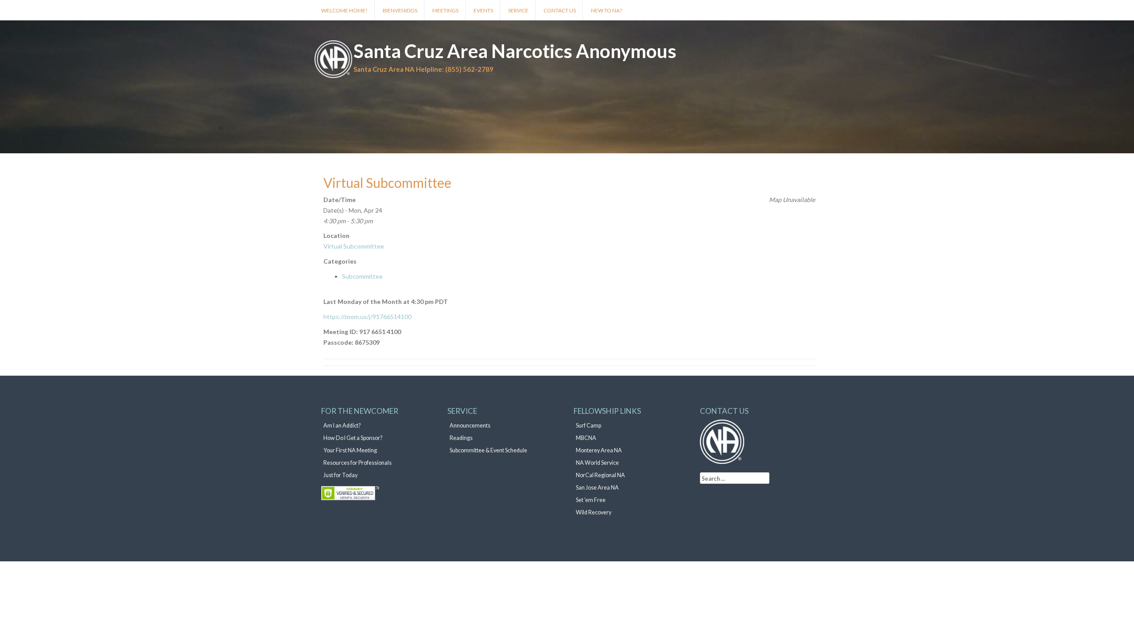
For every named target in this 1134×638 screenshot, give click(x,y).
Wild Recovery (593, 512)
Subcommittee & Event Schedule (488, 450)
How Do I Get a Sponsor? (352, 438)
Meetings (445, 10)
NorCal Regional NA (600, 475)
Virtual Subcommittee (353, 246)
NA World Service (597, 462)
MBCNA (586, 438)
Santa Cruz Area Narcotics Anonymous (514, 51)
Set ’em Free (591, 500)
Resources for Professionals (357, 462)
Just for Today (340, 475)
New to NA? (606, 10)
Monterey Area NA (599, 450)
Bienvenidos (400, 10)
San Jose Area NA (597, 487)
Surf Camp (588, 425)
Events (483, 10)
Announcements (470, 425)
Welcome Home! (344, 10)
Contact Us (560, 10)
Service (518, 10)
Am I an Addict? (342, 425)
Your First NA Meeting (350, 450)
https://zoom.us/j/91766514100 (367, 316)
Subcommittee (362, 276)
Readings (461, 438)
